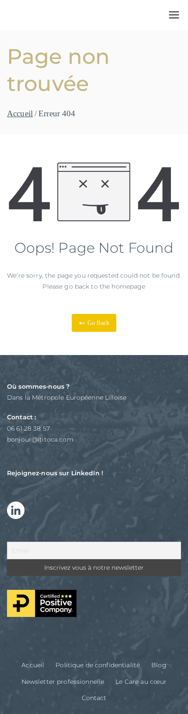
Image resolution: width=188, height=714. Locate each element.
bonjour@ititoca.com (40, 439)
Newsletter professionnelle (62, 682)
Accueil (32, 665)
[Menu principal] (174, 15)
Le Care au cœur (141, 682)
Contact (94, 698)
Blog (159, 665)
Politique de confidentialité (98, 665)
